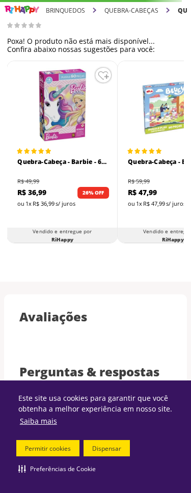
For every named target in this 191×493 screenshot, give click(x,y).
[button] (57, 468)
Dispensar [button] (106, 448)
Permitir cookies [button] (48, 448)
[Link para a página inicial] (22, 10)
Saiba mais (38, 421)
